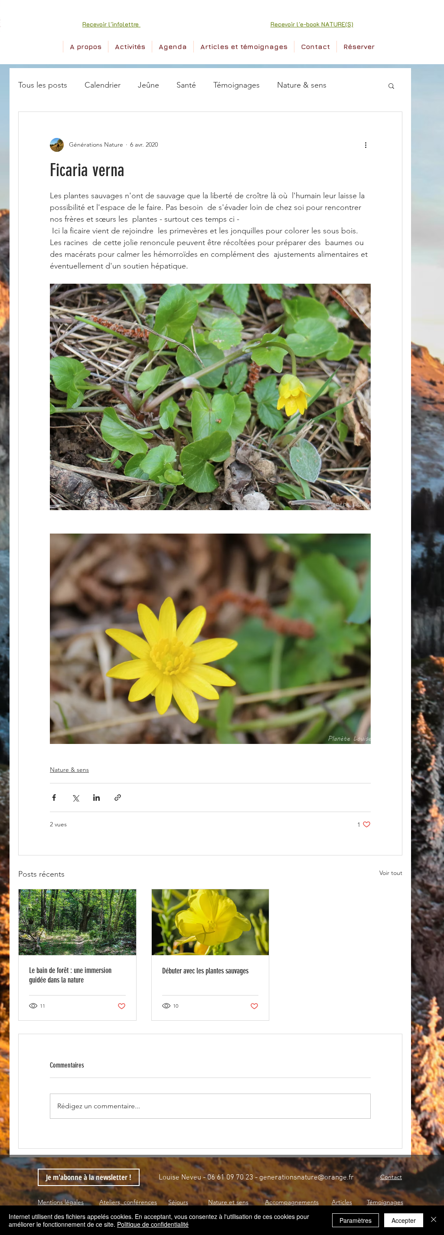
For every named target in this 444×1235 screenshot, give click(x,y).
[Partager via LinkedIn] (96, 797)
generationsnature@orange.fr (306, 1177)
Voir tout (390, 873)
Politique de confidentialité (153, 1224)
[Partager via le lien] (118, 797)
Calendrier (103, 85)
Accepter (404, 1220)
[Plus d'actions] (365, 145)
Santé (186, 85)
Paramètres (356, 1220)
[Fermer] (433, 1220)
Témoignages (236, 85)
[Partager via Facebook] (54, 797)
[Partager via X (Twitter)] (75, 797)
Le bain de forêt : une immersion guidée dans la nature (70, 975)
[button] (111, 24)
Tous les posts (42, 85)
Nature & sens (301, 85)
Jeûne (148, 85)
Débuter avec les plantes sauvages (205, 971)
